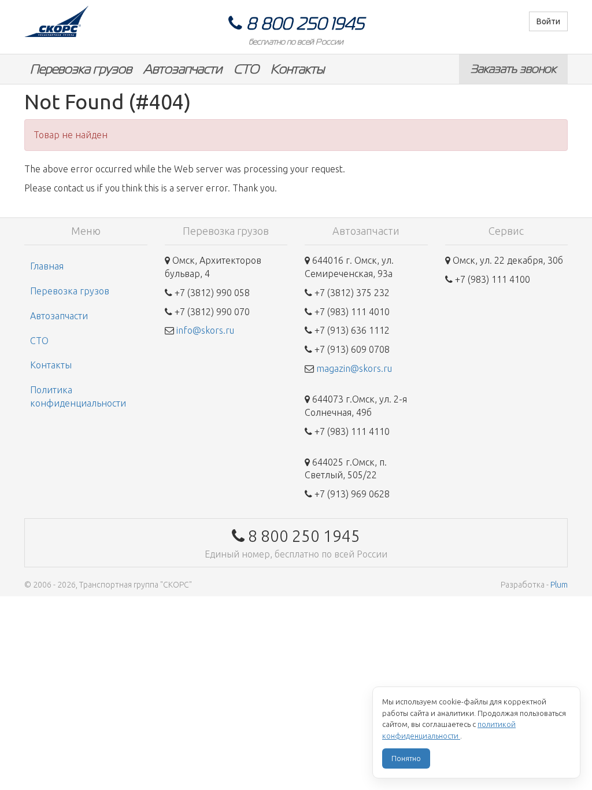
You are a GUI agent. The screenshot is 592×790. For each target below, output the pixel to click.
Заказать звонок (513, 68)
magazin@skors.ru (354, 368)
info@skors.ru (205, 330)
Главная (47, 266)
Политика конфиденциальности (78, 396)
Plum (559, 584)
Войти (548, 21)
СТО (246, 69)
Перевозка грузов (81, 69)
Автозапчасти (182, 69)
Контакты (297, 69)
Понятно (406, 758)
